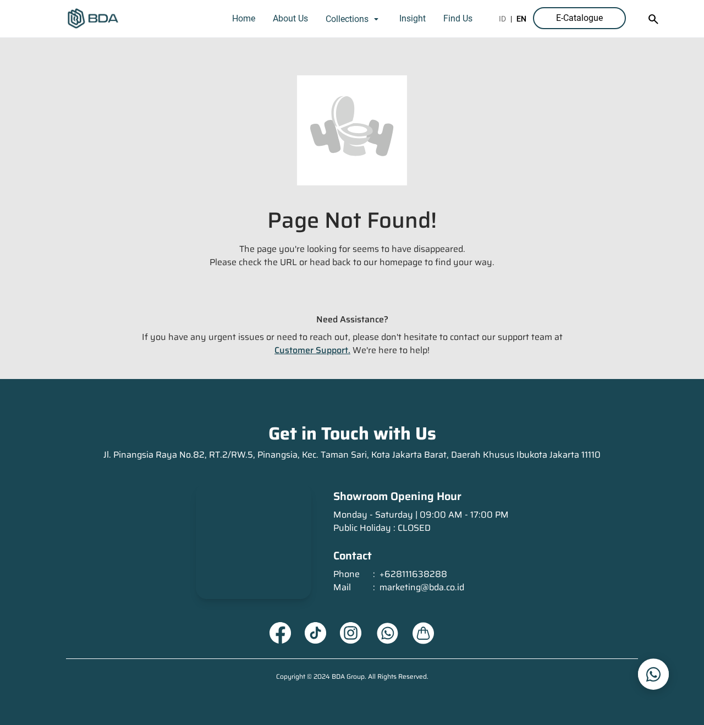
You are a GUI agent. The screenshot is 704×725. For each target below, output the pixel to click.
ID (502, 18)
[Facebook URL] (281, 633)
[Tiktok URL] (316, 633)
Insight (412, 18)
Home (243, 18)
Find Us (457, 18)
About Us (290, 18)
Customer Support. (312, 350)
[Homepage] (93, 19)
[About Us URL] (424, 633)
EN (521, 18)
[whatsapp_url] (653, 674)
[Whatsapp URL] (387, 633)
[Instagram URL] (351, 633)
